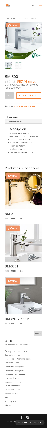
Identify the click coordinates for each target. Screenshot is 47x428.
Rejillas (7, 397)
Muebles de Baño (12, 393)
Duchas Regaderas (12, 355)
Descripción (12, 117)
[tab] (23, 117)
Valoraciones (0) (14, 121)
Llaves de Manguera (13, 382)
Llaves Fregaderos (12, 386)
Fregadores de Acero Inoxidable (18, 359)
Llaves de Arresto (12, 378)
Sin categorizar (11, 401)
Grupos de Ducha (12, 363)
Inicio (7, 18)
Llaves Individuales (12, 389)
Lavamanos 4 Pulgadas (14, 366)
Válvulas (8, 405)
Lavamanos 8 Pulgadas (14, 370)
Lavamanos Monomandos (19, 18)
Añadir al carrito (28, 95)
